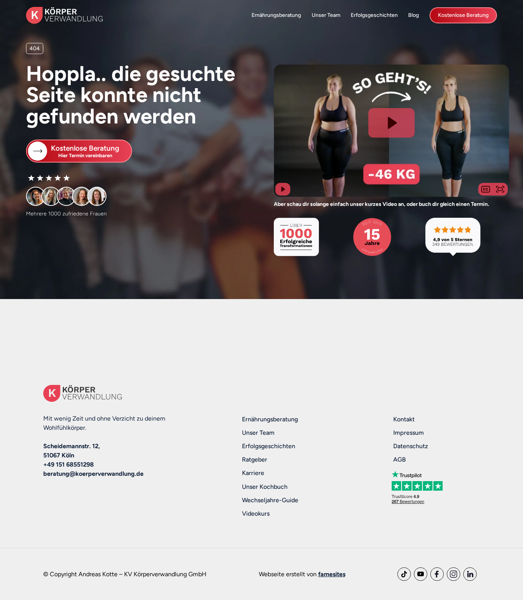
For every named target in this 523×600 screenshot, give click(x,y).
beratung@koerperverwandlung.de (93, 473)
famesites (331, 574)
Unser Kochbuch (265, 486)
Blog (413, 15)
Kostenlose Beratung (463, 15)
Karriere (253, 473)
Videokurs (256, 513)
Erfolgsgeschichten (374, 15)
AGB (399, 459)
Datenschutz (410, 446)
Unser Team (326, 15)
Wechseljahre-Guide (270, 500)
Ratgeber (254, 459)
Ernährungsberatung (276, 15)
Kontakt (404, 419)
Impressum (408, 432)
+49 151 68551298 (68, 464)
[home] (64, 15)
